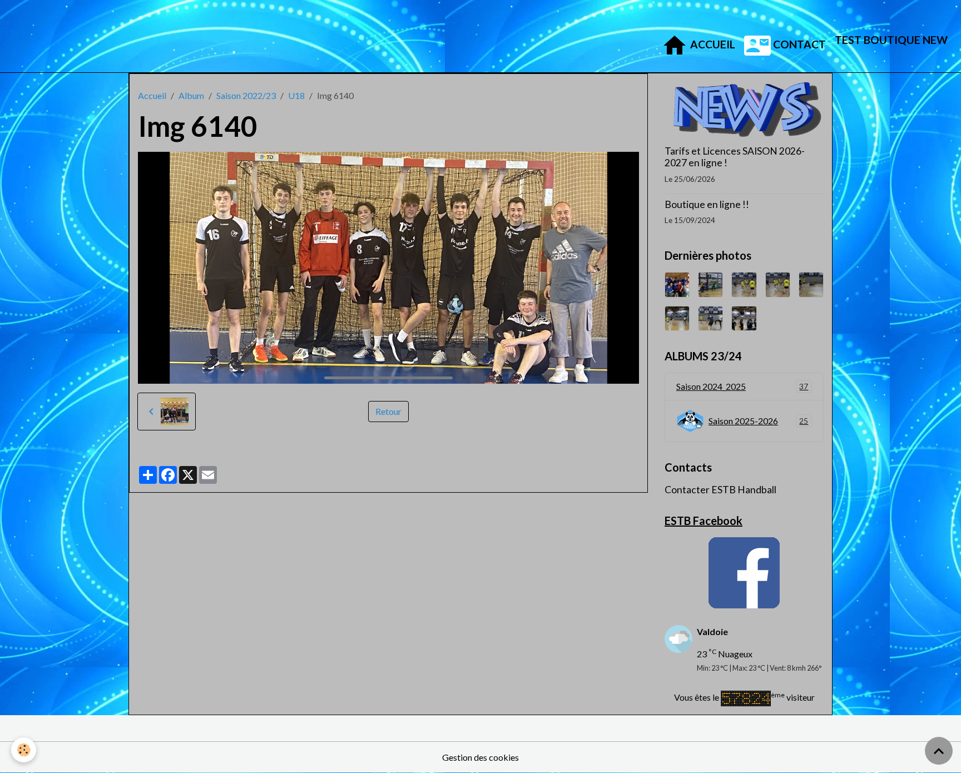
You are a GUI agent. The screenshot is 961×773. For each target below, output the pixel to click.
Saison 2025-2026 (758, 420)
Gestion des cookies (480, 757)
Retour (388, 411)
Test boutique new (891, 39)
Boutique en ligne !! (707, 204)
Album (191, 95)
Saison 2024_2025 (742, 386)
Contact (798, 44)
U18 (296, 95)
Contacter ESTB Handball (720, 489)
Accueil (711, 44)
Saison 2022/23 (246, 95)
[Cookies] (23, 749)
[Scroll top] (939, 751)
